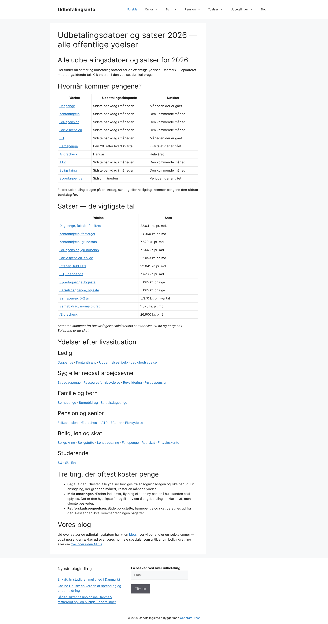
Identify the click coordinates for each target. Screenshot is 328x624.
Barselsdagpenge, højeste (79, 290)
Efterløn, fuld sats (72, 266)
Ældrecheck (68, 154)
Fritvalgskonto (168, 442)
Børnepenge (68, 146)
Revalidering (132, 382)
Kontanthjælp (69, 114)
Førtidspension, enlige (76, 258)
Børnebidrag (88, 403)
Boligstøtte (86, 442)
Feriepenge (130, 442)
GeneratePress (190, 618)
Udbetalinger (239, 9)
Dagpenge (67, 106)
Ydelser (213, 9)
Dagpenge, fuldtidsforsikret (80, 226)
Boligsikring (68, 170)
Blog (263, 9)
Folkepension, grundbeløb (79, 250)
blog (132, 534)
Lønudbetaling (108, 442)
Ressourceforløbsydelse (102, 382)
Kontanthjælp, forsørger (77, 234)
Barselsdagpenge (114, 403)
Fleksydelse (134, 423)
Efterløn (116, 423)
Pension (190, 9)
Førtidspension (70, 130)
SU (61, 138)
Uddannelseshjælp (113, 362)
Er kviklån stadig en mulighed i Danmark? (89, 579)
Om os (149, 9)
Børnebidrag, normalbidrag (79, 306)
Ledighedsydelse (144, 362)
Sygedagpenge (70, 178)
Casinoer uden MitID (86, 544)
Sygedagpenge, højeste (77, 282)
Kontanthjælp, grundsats (78, 242)
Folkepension (69, 122)
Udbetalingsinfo (76, 9)
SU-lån (70, 463)
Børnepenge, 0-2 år (74, 298)
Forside (132, 9)
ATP (62, 162)
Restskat (148, 442)
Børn (169, 9)
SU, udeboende (71, 274)
